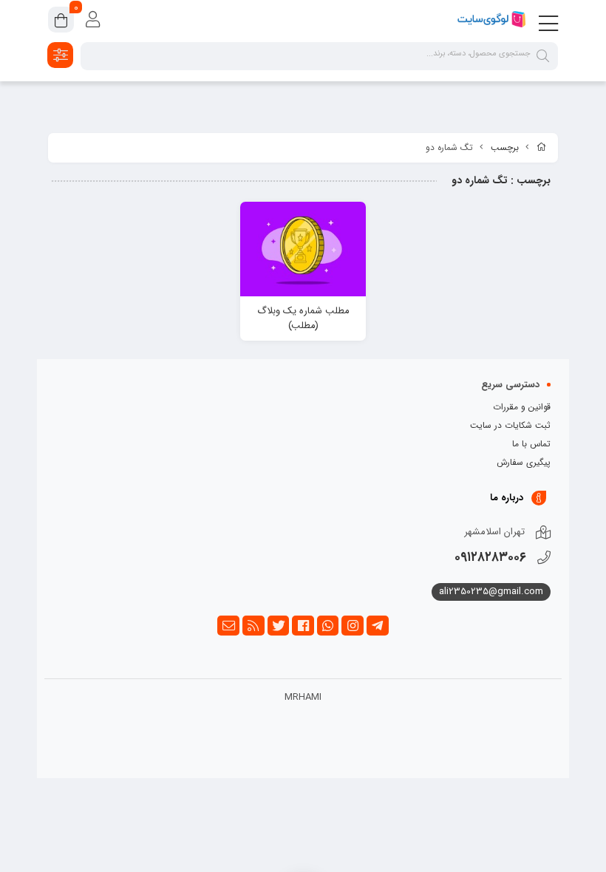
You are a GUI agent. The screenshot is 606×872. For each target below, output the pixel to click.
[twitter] (278, 626)
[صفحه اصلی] (542, 148)
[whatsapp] (328, 626)
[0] (61, 22)
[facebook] (303, 626)
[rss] (253, 626)
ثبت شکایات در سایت (510, 425)
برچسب (505, 147)
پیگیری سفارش (524, 462)
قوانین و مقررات (522, 407)
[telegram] (378, 626)
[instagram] (352, 626)
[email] (228, 626)
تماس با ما (531, 444)
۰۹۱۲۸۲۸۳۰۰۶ (490, 557)
